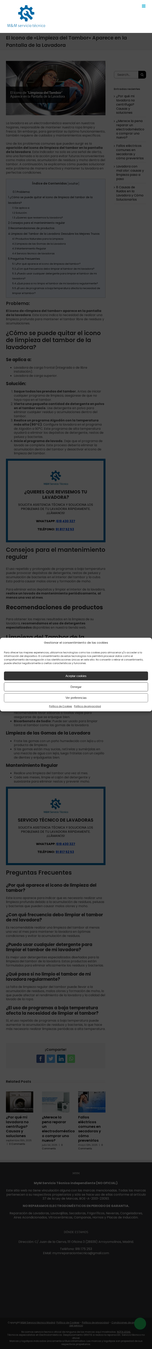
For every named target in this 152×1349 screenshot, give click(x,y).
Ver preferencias (76, 697)
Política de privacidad (87, 706)
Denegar (76, 686)
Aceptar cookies (76, 676)
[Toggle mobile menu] (144, 6)
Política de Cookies (60, 706)
